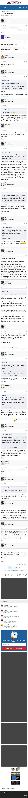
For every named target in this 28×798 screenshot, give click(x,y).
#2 (26, 41)
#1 (26, 25)
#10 (26, 255)
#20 (26, 550)
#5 (26, 105)
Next (15, 567)
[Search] (26, 8)
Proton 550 (6, 620)
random (5, 610)
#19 (26, 528)
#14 (26, 391)
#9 (26, 223)
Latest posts (4, 601)
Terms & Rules (24, 795)
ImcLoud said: (5, 152)
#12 (26, 331)
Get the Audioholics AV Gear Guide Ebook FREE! (14, 640)
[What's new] (23, 8)
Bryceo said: (5, 487)
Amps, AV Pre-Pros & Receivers (10, 622)
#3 (26, 61)
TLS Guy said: (5, 362)
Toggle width (5, 792)
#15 (26, 430)
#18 (26, 508)
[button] (1, 7)
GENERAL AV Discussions (9, 627)
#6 (26, 130)
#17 (26, 483)
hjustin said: (5, 80)
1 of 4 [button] (9, 567)
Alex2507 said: (5, 109)
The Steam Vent (7, 607)
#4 (26, 76)
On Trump (6, 605)
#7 (26, 148)
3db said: (4, 192)
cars (5, 615)
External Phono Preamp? (9, 625)
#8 (26, 188)
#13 (26, 358)
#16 (26, 467)
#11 (26, 287)
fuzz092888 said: (6, 227)
